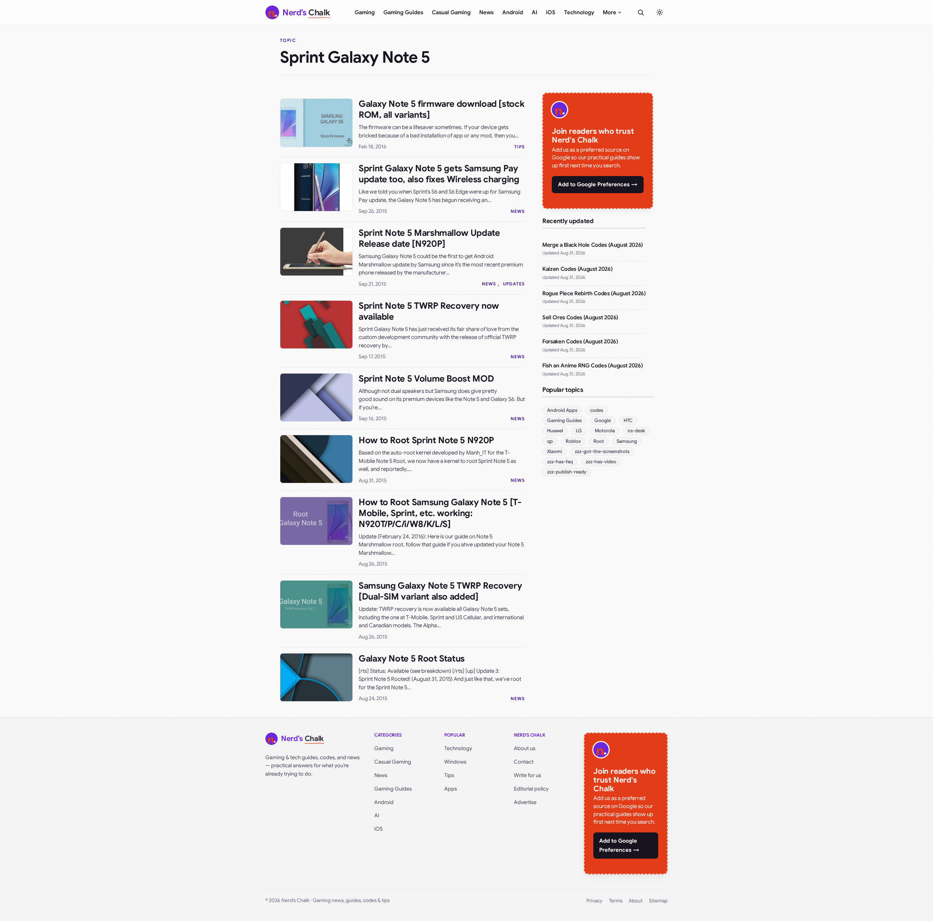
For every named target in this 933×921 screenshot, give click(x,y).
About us (524, 748)
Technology (579, 12)
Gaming (365, 12)
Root (598, 441)
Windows (455, 761)
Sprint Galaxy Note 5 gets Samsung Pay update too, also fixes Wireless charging (439, 174)
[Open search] (641, 12)
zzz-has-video (601, 461)
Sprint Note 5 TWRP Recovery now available (429, 311)
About (636, 901)
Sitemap (658, 901)
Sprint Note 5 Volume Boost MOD (426, 378)
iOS (550, 12)
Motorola (605, 431)
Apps (450, 788)
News (486, 12)
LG (579, 431)
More (609, 12)
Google (602, 420)
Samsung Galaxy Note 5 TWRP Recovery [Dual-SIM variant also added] (440, 591)
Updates (514, 283)
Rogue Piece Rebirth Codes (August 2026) (594, 293)
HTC (628, 420)
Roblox (573, 441)
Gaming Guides (403, 12)
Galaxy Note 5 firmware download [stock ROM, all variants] (441, 109)
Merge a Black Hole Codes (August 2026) (592, 245)
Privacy (594, 901)
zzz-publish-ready (566, 472)
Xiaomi (554, 451)
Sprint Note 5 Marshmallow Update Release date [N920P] (429, 238)
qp (550, 441)
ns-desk (636, 431)
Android (512, 12)
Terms (615, 901)
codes (596, 410)
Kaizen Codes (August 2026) (577, 269)
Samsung (627, 441)
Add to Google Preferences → (597, 184)
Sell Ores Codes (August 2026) (580, 317)
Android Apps (562, 410)
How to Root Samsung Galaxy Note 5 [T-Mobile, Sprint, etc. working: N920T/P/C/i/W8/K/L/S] (440, 513)
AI (534, 12)
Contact (524, 761)
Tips (519, 146)
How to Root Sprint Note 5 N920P (426, 440)
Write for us (527, 775)
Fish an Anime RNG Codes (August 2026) (592, 365)
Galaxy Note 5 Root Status (412, 658)
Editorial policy (531, 788)
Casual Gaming (451, 12)
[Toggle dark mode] (660, 12)
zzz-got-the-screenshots (602, 451)
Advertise (525, 802)
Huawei (555, 431)
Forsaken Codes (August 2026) (580, 341)
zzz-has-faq (560, 461)
